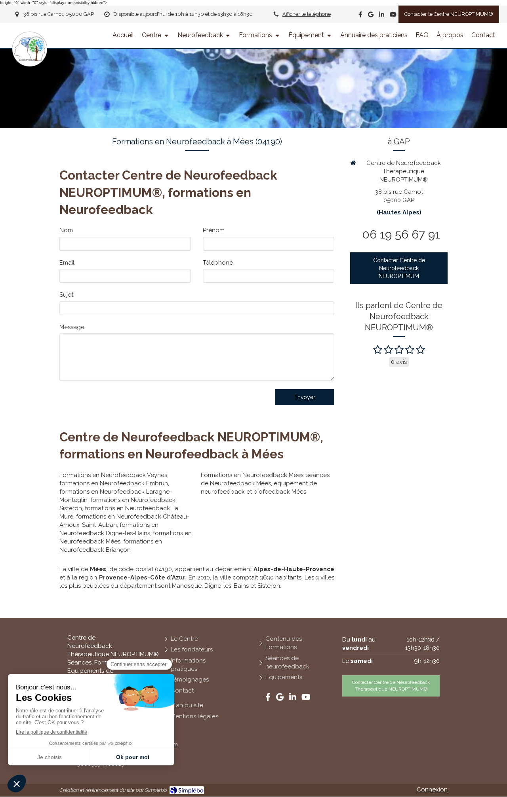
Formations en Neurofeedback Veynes (113, 475)
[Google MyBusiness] (371, 16)
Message (71, 327)
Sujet (66, 294)
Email (66, 262)
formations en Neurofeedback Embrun (113, 483)
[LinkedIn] (381, 16)
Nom (66, 230)
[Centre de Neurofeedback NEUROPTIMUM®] (30, 64)
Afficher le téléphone (306, 14)
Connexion (432, 789)
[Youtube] (393, 16)
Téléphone (218, 262)
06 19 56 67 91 (401, 234)
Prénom (214, 230)
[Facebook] (360, 16)
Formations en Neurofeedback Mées (252, 475)
